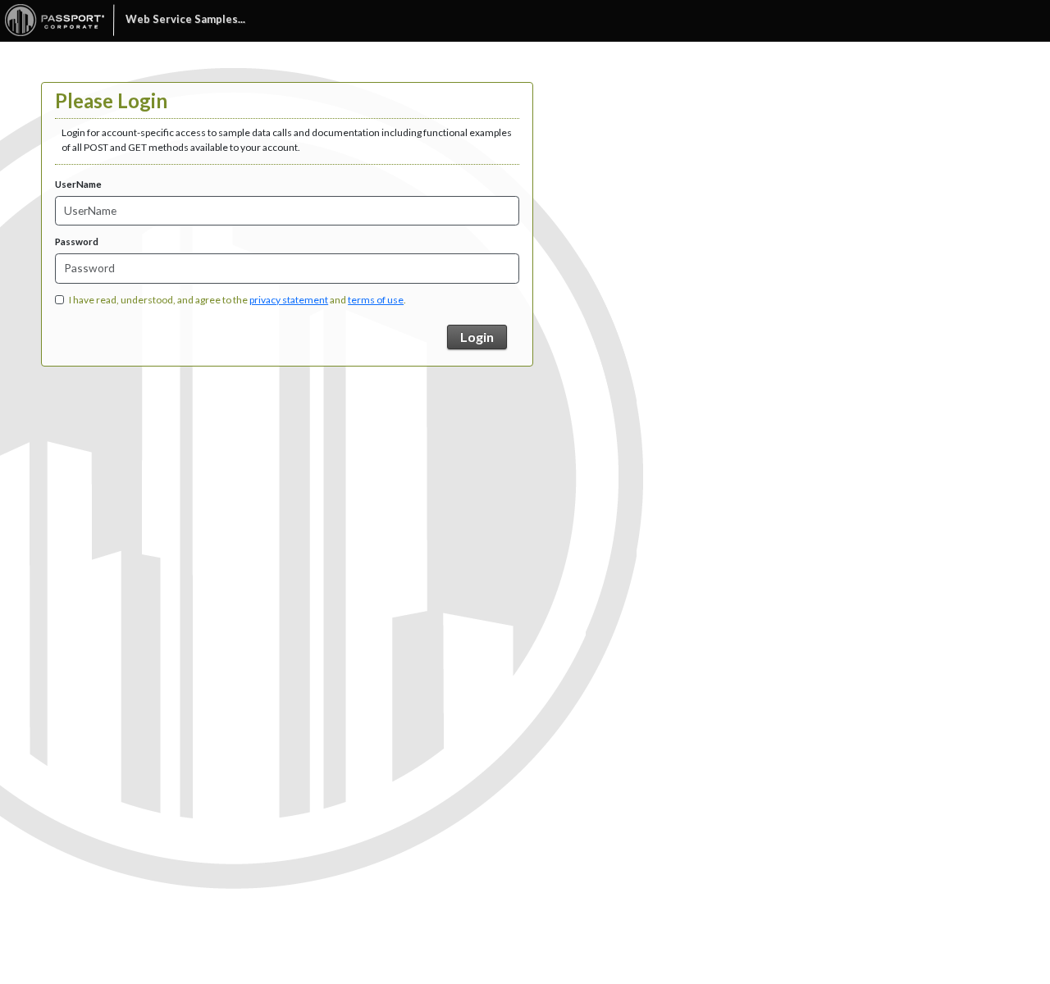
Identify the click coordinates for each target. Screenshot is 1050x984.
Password (76, 241)
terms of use (376, 300)
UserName (78, 184)
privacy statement (288, 300)
